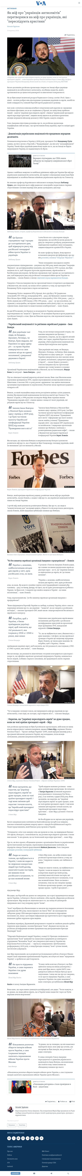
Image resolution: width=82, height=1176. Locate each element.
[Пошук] (68, 1173)
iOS (8, 1163)
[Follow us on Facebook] (9, 1138)
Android (10, 1166)
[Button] (69, 35)
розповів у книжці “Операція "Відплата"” (57, 258)
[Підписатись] (41, 1138)
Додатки (45, 1166)
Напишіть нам (12, 1159)
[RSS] (32, 1138)
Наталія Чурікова (13, 26)
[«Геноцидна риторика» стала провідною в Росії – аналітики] (20, 1087)
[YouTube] (34, 1173)
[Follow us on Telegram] (28, 1138)
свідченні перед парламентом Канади (52, 278)
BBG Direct (45, 1151)
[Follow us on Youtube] (18, 1138)
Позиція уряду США (49, 1163)
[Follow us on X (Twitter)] (14, 1138)
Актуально (12, 9)
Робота (9, 1155)
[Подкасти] (37, 1138)
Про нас (10, 1151)
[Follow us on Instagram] (23, 1138)
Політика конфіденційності (52, 1155)
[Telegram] (51, 1173)
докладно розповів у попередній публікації (24, 850)
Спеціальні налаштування (51, 1159)
